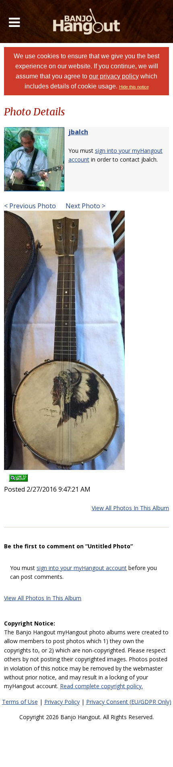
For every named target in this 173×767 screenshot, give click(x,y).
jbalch (78, 131)
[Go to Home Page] (86, 21)
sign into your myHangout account (82, 568)
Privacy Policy (62, 701)
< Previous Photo (30, 205)
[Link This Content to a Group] (18, 475)
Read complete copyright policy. (101, 686)
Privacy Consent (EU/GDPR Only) (128, 701)
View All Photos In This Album (130, 508)
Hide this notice (134, 86)
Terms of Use (20, 701)
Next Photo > (84, 205)
